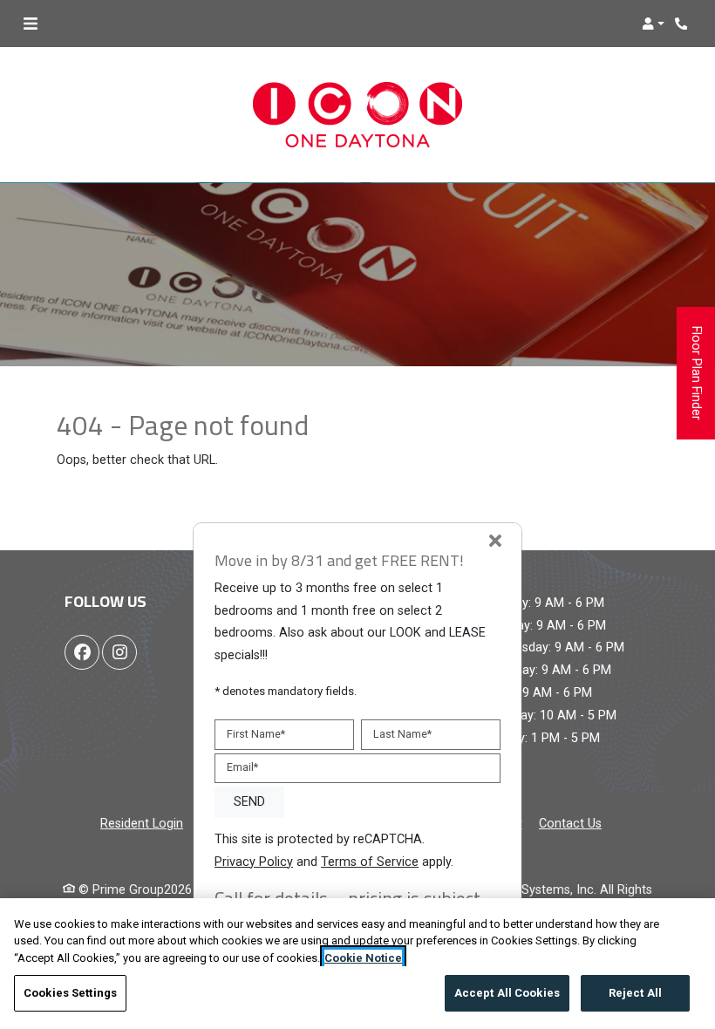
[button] (653, 23)
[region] (357, 963)
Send (249, 801)
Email (242, 766)
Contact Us (570, 823)
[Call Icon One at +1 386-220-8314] (683, 23)
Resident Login (141, 823)
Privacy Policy (253, 861)
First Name (256, 733)
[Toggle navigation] (30, 23)
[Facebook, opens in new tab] (82, 652)
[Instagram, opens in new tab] (119, 652)
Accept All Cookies (507, 992)
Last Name (402, 733)
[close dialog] (495, 542)
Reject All (635, 992)
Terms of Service (370, 861)
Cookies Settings (70, 992)
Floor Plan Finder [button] (697, 383)
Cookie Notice (363, 957)
